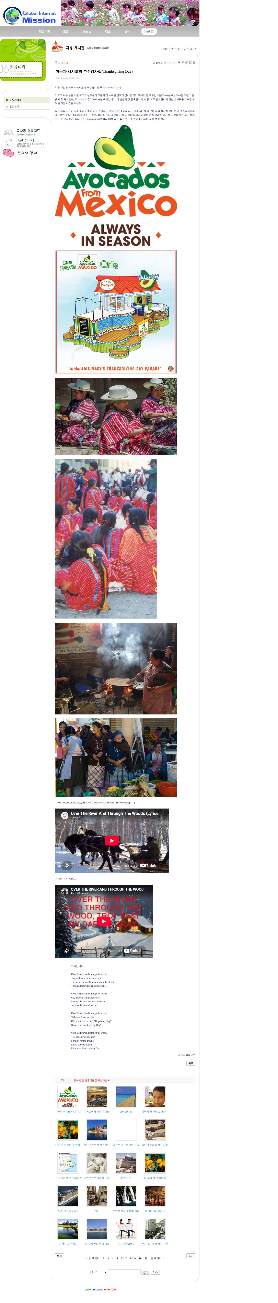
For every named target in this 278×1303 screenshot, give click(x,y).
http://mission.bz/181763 (67, 78)
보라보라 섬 (126, 1111)
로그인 (172, 63)
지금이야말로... (126, 1243)
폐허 (97, 1210)
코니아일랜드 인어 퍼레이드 (99, 1243)
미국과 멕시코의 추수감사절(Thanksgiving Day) (94, 71)
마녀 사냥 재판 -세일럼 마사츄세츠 (73, 1177)
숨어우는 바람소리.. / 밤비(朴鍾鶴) (102, 1177)
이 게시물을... (185, 1054)
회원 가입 (160, 63)
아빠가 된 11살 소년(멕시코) (157, 1111)
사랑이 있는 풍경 (68, 1243)
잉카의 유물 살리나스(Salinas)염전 (160, 1144)
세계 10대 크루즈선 (68, 1210)
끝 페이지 (156, 1258)
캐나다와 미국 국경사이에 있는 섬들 (103, 1144)
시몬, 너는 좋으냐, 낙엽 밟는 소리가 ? (75, 1144)
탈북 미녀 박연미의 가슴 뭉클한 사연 (132, 1144)
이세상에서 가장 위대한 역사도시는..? (104, 1111)
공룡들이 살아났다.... (155, 1210)
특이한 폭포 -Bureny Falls (126, 1210)
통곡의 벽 (126, 1177)
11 (146, 1258)
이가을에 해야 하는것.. (155, 1177)
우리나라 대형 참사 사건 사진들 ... (160, 1243)
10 (140, 1258)
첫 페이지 (94, 1258)
